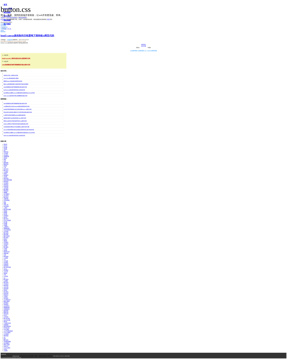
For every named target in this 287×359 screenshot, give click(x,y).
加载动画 (6, 253)
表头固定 (6, 270)
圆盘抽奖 (6, 162)
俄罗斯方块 (7, 251)
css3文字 (6, 271)
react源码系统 (133, 50)
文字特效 (6, 231)
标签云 (5, 239)
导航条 (5, 149)
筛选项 (5, 273)
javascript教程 (7, 332)
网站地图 (67, 356)
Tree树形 (6, 262)
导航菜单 (6, 304)
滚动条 (5, 158)
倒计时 (5, 217)
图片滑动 (6, 279)
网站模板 (13, 357)
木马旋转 (6, 183)
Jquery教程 (6, 329)
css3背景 (6, 276)
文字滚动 (6, 284)
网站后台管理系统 (22, 17)
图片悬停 (6, 218)
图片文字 (6, 170)
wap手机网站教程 (8, 331)
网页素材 (18, 357)
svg (4, 277)
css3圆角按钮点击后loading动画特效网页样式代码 (16, 106)
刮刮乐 (5, 290)
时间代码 (6, 293)
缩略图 (5, 192)
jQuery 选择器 (7, 220)
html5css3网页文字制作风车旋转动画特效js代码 (16, 123)
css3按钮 (6, 153)
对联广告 (6, 204)
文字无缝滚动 (7, 229)
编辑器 (5, 240)
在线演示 (143, 44)
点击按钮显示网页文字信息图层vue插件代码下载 (16, 126)
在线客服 (6, 324)
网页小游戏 (7, 344)
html (5, 338)
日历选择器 (7, 200)
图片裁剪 (6, 247)
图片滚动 (6, 282)
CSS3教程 (6, 334)
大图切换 (6, 198)
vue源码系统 (141, 50)
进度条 (5, 211)
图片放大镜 (7, 318)
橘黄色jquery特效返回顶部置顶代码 (13, 81)
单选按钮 (6, 244)
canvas (5, 268)
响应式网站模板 (8, 180)
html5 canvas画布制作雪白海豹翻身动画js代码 (15, 95)
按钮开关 (6, 346)
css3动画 (6, 261)
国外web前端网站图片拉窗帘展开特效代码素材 (16, 84)
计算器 (5, 248)
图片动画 (6, 233)
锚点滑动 (6, 291)
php (4, 337)
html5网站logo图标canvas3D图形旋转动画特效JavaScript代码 (19, 92)
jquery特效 (3, 357)
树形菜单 (6, 181)
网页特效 (6, 285)
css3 (5, 259)
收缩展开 (6, 175)
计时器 (5, 176)
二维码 (5, 207)
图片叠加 (6, 189)
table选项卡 (6, 306)
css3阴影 (6, 258)
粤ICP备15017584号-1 (59, 356)
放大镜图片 (7, 194)
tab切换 (5, 245)
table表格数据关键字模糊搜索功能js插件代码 (15, 87)
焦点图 (5, 147)
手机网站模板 (7, 341)
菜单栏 (5, 165)
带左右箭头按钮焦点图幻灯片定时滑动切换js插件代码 (18, 112)
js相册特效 (6, 156)
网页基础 (6, 335)
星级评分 (6, 295)
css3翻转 (6, 280)
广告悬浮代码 (7, 323)
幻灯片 (5, 145)
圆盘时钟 (6, 164)
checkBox (6, 155)
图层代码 (6, 312)
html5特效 (6, 206)
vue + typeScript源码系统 (150, 50)
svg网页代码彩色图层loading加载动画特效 (14, 115)
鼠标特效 (6, 152)
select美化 (6, 195)
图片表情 (6, 340)
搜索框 (5, 212)
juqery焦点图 (7, 320)
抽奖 (5, 159)
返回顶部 (6, 288)
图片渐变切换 (7, 267)
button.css (3, 19)
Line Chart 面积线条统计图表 (11, 78)
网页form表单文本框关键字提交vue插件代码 (15, 121)
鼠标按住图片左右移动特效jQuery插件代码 (15, 118)
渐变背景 (6, 265)
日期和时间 (7, 309)
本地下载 (143, 46)
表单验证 (6, 215)
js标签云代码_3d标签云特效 (11, 75)
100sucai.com (16, 356)
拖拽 (5, 203)
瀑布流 (5, 144)
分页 (5, 255)
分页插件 (6, 242)
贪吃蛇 (5, 250)
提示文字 (6, 169)
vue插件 (6, 296)
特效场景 (6, 186)
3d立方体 (6, 287)
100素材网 (9, 39)
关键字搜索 (7, 28)
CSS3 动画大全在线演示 (12, 17)
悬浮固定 (6, 298)
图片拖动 (6, 197)
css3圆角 (6, 172)
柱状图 (5, 223)
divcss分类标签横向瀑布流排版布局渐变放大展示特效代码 (19, 129)
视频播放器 (7, 228)
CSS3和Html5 (7, 299)
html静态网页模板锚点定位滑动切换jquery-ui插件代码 (17, 109)
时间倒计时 (7, 327)
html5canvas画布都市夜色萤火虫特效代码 (14, 90)
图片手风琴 (7, 236)
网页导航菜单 (7, 326)
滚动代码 (6, 313)
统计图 (5, 222)
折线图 (5, 225)
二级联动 (6, 226)
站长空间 (3, 17)
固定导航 (6, 234)
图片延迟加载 (7, 209)
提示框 (5, 214)
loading (5, 349)
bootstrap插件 (7, 347)
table (5, 201)
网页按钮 (6, 256)
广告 (5, 167)
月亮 (5, 274)
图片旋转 (6, 237)
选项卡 (5, 173)
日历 (5, 161)
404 (4, 150)
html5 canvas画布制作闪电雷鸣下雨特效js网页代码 (27, 35)
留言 (48, 19)
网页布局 (6, 178)
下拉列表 (6, 187)
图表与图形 (7, 301)
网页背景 (6, 190)
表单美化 (6, 184)
